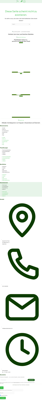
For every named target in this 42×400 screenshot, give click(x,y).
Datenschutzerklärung (17, 382)
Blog (3, 134)
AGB (3, 169)
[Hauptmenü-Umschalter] (24, 1)
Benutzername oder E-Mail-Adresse (6, 390)
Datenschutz (4, 170)
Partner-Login (4, 185)
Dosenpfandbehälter (6, 151)
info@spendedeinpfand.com (7, 328)
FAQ (3, 133)
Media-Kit (3, 189)
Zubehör (3, 152)
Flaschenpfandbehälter (6, 150)
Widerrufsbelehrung (5, 172)
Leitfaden (4, 154)
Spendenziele (4, 132)
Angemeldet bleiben (4, 395)
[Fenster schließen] (2, 387)
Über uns (4, 129)
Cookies (3, 168)
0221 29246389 (5, 286)
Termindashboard (5, 186)
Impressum (4, 166)
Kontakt (3, 128)
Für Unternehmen (5, 130)
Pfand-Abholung (5, 187)
